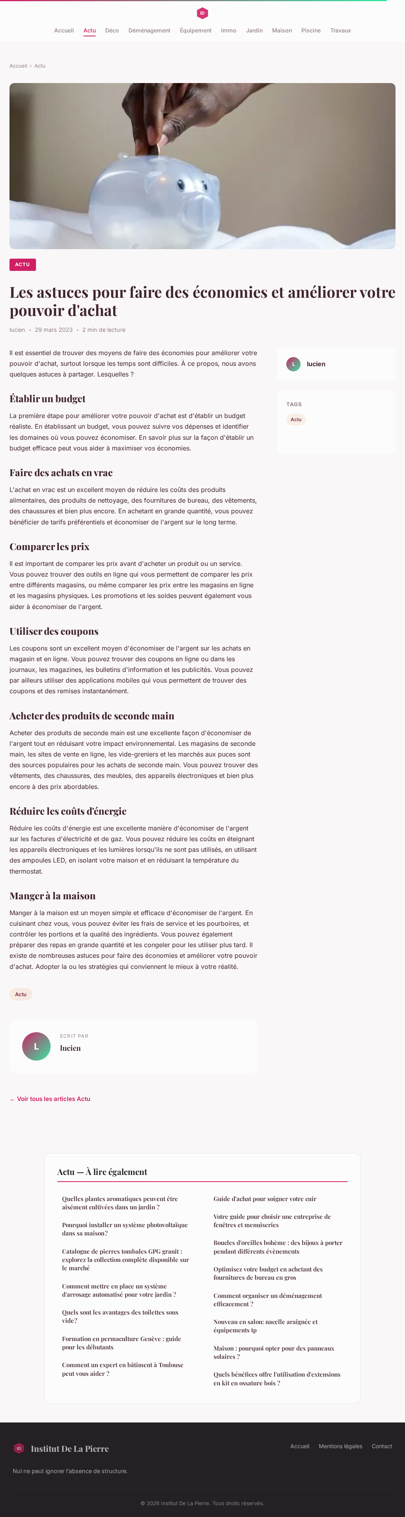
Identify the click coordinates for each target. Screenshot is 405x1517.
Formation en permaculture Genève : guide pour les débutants (121, 1343)
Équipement (196, 30)
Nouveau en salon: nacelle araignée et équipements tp (266, 1326)
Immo (229, 30)
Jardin (254, 30)
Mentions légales (340, 1446)
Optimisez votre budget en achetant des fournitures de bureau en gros (268, 1273)
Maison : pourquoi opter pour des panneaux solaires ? (274, 1352)
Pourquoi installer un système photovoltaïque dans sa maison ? (125, 1229)
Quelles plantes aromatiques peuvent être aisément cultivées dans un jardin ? (120, 1203)
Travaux (340, 30)
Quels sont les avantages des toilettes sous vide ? (120, 1316)
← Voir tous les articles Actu (49, 1099)
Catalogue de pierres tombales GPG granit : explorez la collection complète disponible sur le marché (125, 1259)
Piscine (311, 30)
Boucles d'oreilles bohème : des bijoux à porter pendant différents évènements (278, 1247)
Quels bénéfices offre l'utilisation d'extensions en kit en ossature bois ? (277, 1378)
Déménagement (149, 30)
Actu (89, 30)
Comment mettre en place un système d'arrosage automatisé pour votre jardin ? (119, 1290)
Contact (382, 1446)
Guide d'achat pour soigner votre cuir (265, 1199)
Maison (282, 30)
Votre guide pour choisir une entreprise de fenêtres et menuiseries (272, 1220)
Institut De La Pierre (70, 1448)
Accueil (64, 30)
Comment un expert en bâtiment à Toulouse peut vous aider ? (123, 1369)
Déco (112, 30)
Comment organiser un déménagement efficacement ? (268, 1300)
